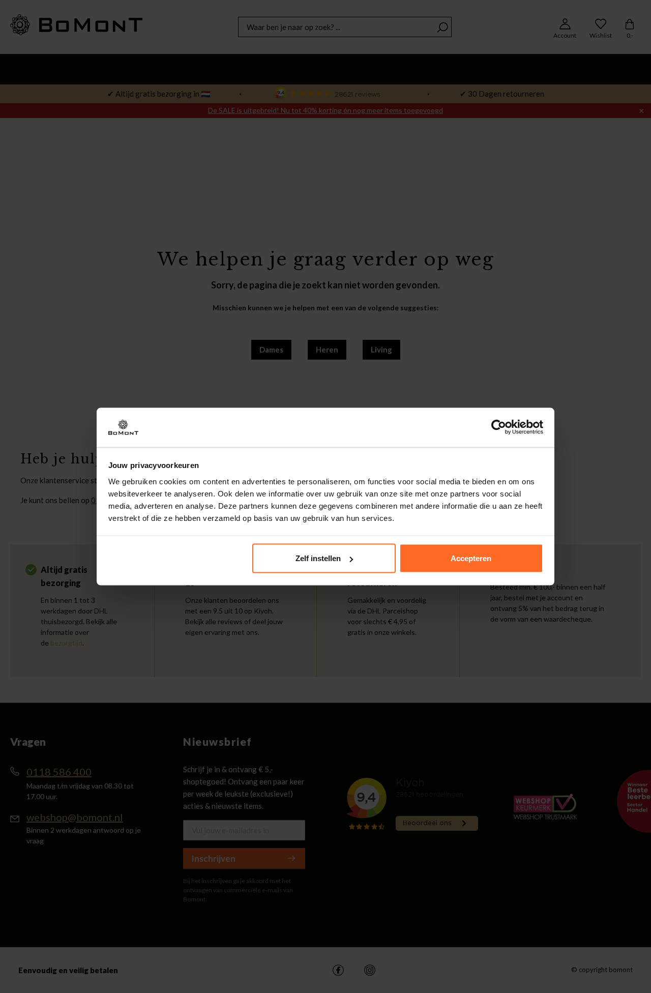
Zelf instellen (318, 558)
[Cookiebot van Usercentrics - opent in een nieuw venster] (498, 427)
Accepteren (471, 558)
